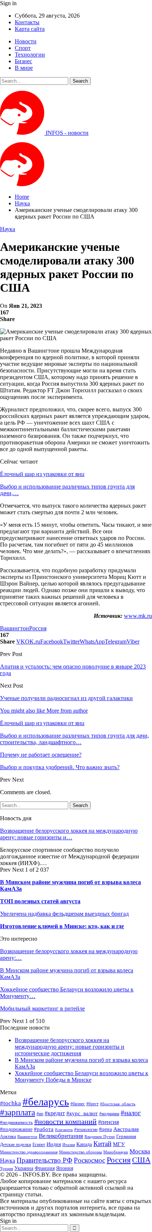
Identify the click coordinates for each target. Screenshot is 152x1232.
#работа (43, 1129)
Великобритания (61, 1135)
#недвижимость (16, 1122)
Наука (7, 229)
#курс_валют (82, 1113)
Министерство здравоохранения (29, 1152)
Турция (6, 1169)
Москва (139, 1151)
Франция (45, 1168)
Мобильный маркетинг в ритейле (42, 1008)
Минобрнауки (115, 1152)
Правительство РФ (44, 1160)
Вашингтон (14, 628)
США (141, 1160)
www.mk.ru (138, 616)
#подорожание (16, 1129)
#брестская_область (117, 1104)
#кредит (55, 1113)
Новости (26, 41)
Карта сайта (30, 29)
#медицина (109, 1114)
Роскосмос (89, 1160)
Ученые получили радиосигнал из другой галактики (66, 698)
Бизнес (23, 61)
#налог (131, 1113)
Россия (37, 628)
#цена (105, 1129)
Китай (102, 1144)
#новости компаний (65, 1121)
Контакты (27, 22)
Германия (126, 1136)
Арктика (8, 1136)
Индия (53, 1144)
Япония (64, 1168)
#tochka (10, 1103)
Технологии (30, 54)
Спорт (23, 48)
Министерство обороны (80, 1152)
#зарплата (17, 1112)
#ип (40, 1113)
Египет (38, 1144)
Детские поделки (15, 1144)
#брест (92, 1104)
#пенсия (108, 1122)
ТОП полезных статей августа (40, 901)
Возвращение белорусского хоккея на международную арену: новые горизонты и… (69, 834)
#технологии (85, 1129)
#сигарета (64, 1129)
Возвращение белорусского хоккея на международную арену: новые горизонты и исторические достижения (69, 1046)
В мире (24, 68)
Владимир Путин (99, 1137)
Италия (68, 1145)
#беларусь (46, 1101)
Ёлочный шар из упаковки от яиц (42, 474)
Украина (23, 1168)
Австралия (126, 1129)
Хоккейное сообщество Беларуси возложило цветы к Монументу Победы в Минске (81, 1076)
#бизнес (77, 1103)
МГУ (119, 1144)
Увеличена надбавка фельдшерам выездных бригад (64, 914)
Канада (84, 1144)
